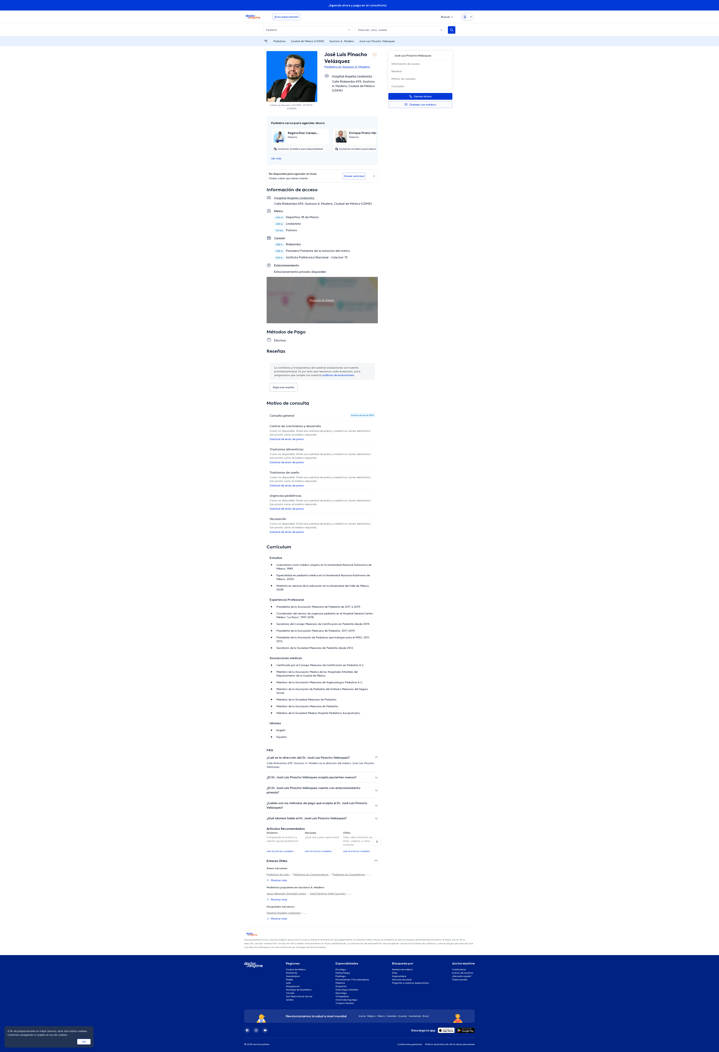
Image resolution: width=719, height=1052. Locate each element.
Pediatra (340, 982)
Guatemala (415, 1016)
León (288, 982)
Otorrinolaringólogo (346, 999)
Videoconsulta (460, 979)
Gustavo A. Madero (341, 41)
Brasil (426, 1016)
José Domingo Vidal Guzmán (328, 893)
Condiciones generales (409, 1044)
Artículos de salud (402, 979)
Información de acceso (405, 63)
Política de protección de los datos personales (450, 1044)
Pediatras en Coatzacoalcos (311, 874)
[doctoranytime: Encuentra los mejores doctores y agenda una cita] (266, 41)
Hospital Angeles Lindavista (284, 912)
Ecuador (402, 1016)
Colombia (391, 1016)
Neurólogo (341, 993)
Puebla (289, 979)
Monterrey (291, 972)
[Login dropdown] (467, 17)
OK (84, 1041)
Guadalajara (293, 976)
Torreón (290, 993)
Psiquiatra (341, 986)
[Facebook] (247, 1030)
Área (394, 972)
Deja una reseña (283, 387)
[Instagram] (256, 1030)
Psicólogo (341, 969)
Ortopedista (342, 996)
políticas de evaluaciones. (339, 375)
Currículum (397, 86)
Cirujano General (345, 1003)
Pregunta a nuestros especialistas (410, 982)
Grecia (362, 1016)
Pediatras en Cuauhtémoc (349, 874)
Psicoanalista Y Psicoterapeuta (352, 979)
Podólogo (341, 976)
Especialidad (399, 976)
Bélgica (371, 1016)
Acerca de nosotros (462, 972)
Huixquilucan (293, 986)
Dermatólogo (343, 972)
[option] (284, 842)
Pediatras (279, 41)
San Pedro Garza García (299, 996)
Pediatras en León (278, 874)
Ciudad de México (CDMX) (307, 41)
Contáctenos (459, 969)
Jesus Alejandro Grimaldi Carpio (287, 893)
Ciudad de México (296, 969)
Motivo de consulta (403, 78)
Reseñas (396, 71)
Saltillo (289, 999)
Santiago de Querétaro (299, 989)
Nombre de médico (402, 969)
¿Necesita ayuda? (461, 976)
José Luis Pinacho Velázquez (377, 41)
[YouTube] (265, 1030)
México (381, 1016)
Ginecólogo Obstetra (347, 989)
